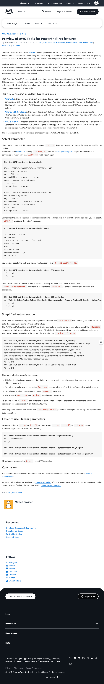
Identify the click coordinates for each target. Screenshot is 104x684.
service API (20, 151)
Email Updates (14, 581)
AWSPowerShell (12, 122)
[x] (70, 658)
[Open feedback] (101, 342)
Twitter (11, 568)
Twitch (12, 577)
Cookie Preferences (33, 668)
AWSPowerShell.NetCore (15, 112)
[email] (70, 664)
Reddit (12, 565)
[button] (88, 12)
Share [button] (17, 45)
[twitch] (88, 658)
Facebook (12, 572)
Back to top (50, 677)
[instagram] (83, 658)
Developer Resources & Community (21, 528)
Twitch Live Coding (14, 534)
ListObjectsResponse (64, 151)
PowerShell (17, 492)
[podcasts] (96, 658)
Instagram (12, 562)
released (31, 52)
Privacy (8, 668)
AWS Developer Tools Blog (14, 34)
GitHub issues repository (51, 485)
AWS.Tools (9, 99)
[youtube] (92, 658)
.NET (9, 492)
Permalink (6, 45)
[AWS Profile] (96, 3)
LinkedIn (12, 574)
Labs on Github (12, 537)
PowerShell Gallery (43, 482)
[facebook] (75, 658)
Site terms (18, 668)
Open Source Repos (14, 531)
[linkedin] (79, 658)
